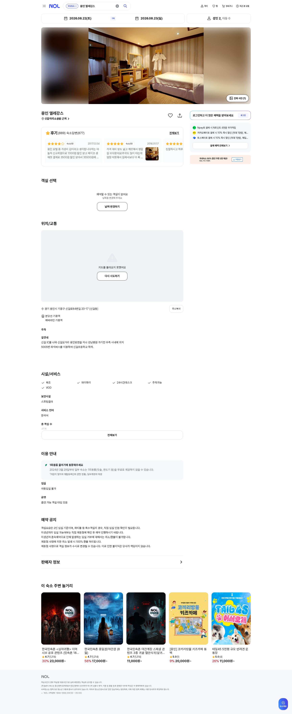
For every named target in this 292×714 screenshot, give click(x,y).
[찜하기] (170, 115)
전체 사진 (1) (240, 98)
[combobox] (96, 6)
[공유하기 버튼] (180, 115)
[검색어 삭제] (117, 6)
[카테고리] (44, 6)
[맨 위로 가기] (284, 706)
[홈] (54, 6)
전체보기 (174, 133)
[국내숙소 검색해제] (76, 6)
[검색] (125, 6)
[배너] (220, 159)
